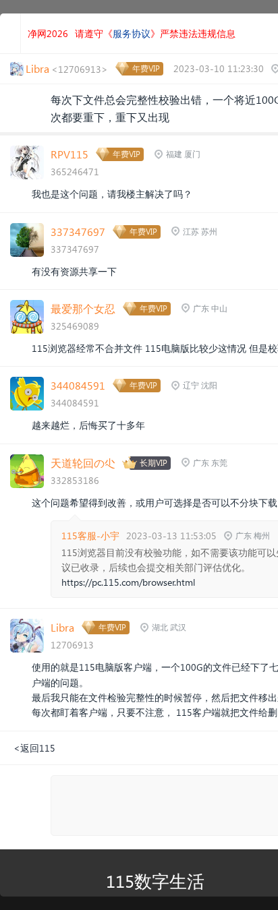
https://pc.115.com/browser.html (128, 582)
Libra (62, 627)
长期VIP (153, 463)
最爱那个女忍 (83, 308)
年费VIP (146, 68)
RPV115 (69, 154)
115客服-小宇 (90, 535)
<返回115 (34, 747)
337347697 (78, 231)
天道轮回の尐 (83, 463)
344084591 (78, 385)
